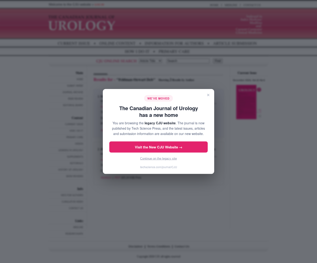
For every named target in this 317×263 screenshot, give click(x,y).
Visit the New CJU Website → (158, 147)
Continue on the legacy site (158, 158)
